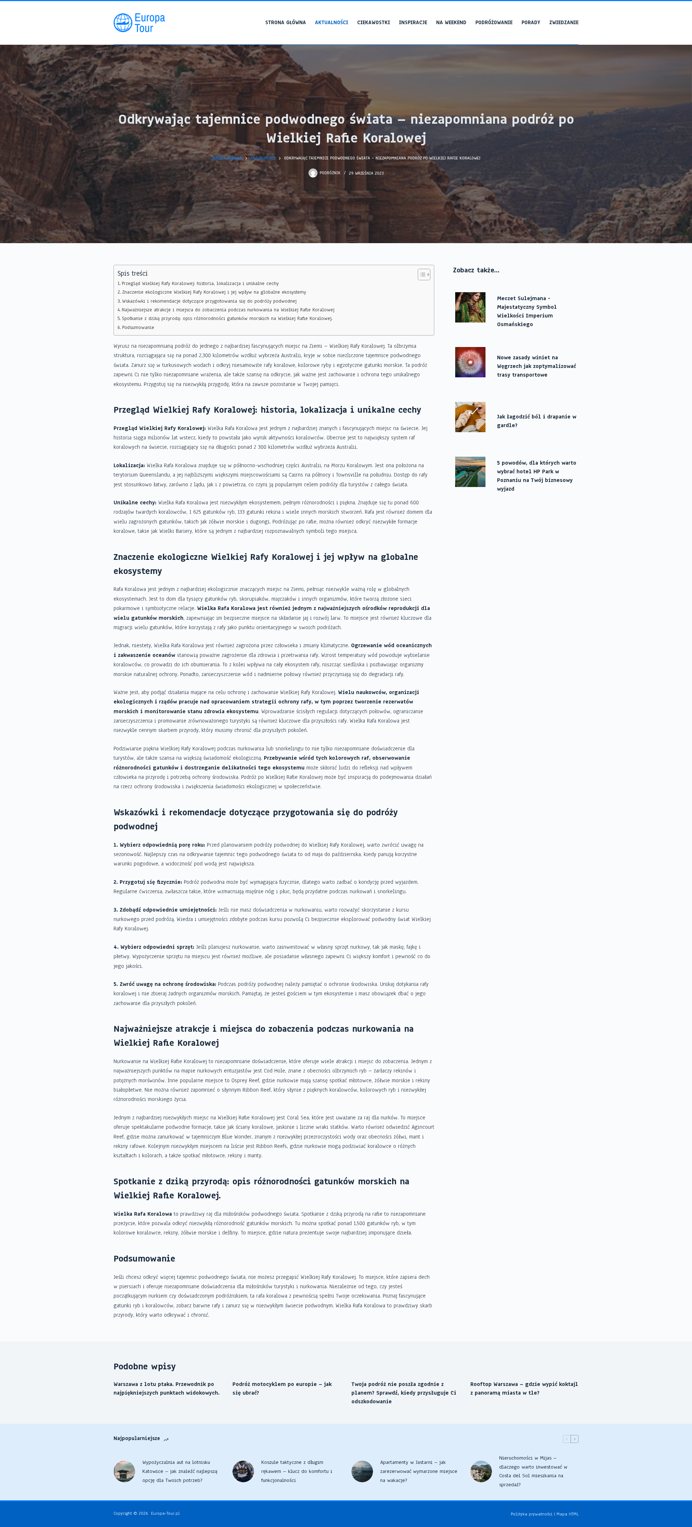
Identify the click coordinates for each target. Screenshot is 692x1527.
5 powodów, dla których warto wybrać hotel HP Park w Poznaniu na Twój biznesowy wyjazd (536, 475)
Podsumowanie (138, 327)
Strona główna (285, 22)
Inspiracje (413, 22)
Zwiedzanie (563, 22)
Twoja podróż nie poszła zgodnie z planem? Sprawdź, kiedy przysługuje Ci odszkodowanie (403, 1393)
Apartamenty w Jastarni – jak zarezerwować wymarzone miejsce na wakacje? (418, 1471)
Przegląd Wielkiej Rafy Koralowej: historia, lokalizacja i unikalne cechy (200, 283)
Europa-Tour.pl (165, 1513)
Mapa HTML (567, 1514)
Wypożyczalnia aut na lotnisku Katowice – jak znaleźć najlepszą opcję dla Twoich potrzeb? (179, 1471)
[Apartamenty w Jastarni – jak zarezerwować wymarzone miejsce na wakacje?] (362, 1471)
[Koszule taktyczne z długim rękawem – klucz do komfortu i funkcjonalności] (243, 1471)
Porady (531, 22)
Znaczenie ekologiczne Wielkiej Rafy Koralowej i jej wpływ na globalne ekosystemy (214, 292)
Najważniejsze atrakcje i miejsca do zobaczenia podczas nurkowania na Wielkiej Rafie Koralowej (228, 309)
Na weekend (451, 22)
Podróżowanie (494, 22)
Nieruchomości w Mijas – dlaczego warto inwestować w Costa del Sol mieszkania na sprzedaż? (533, 1471)
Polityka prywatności (532, 1514)
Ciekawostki (373, 22)
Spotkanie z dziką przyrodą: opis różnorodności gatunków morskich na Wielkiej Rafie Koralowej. (227, 318)
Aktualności (331, 22)
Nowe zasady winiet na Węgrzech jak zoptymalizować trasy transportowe (536, 366)
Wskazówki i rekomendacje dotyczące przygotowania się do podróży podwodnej (209, 301)
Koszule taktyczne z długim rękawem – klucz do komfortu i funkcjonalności (296, 1471)
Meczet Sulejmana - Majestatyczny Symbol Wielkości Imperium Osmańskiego (527, 311)
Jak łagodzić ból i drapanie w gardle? (536, 421)
